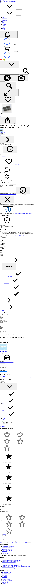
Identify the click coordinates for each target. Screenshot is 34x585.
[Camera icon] (21, 77)
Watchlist (3, 19)
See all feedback (2, 426)
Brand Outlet (11, 1)
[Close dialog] (7, 199)
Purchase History (4, 20)
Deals (8, 1)
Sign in (4, 1)
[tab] (17, 225)
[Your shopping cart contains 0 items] (7, 51)
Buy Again (3, 21)
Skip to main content (3, 0)
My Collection (4, 27)
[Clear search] (7, 77)
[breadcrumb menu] (9, 266)
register (6, 1)
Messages (3, 28)
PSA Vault (3, 29)
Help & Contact (15, 1)
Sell (0, 2)
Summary (3, 17)
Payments (3, 25)
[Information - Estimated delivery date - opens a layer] (23, 190)
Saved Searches (4, 23)
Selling (3, 22)
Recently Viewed (4, 18)
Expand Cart (15, 51)
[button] (8, 85)
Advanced (17, 88)
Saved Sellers (4, 24)
